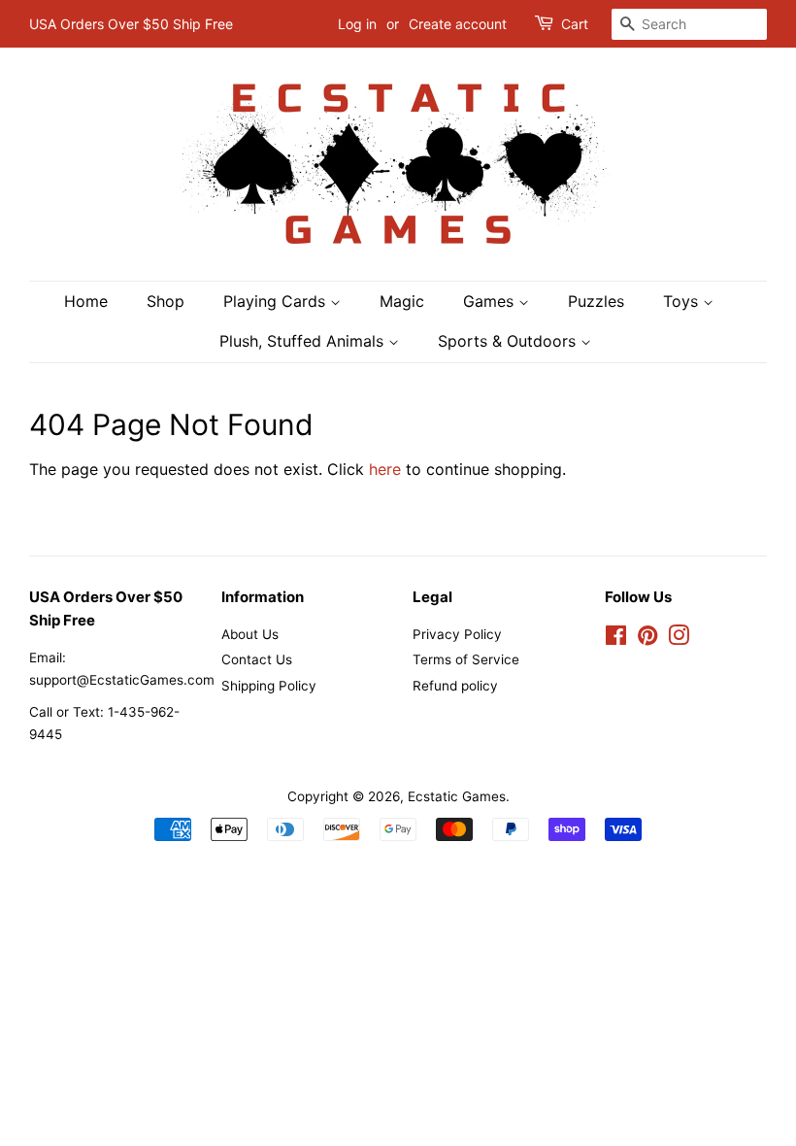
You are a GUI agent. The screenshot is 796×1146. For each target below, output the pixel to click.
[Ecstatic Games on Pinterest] (647, 639)
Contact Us (256, 659)
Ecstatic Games (457, 796)
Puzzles (596, 301)
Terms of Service (466, 659)
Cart (574, 24)
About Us (250, 634)
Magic (402, 301)
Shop (165, 301)
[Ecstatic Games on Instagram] (678, 639)
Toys (683, 301)
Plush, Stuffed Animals (303, 341)
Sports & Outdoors (509, 341)
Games (490, 301)
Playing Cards (276, 301)
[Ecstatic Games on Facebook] (616, 639)
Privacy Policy (457, 634)
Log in (357, 24)
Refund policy (455, 685)
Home (86, 301)
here (385, 469)
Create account (458, 24)
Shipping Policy (268, 685)
